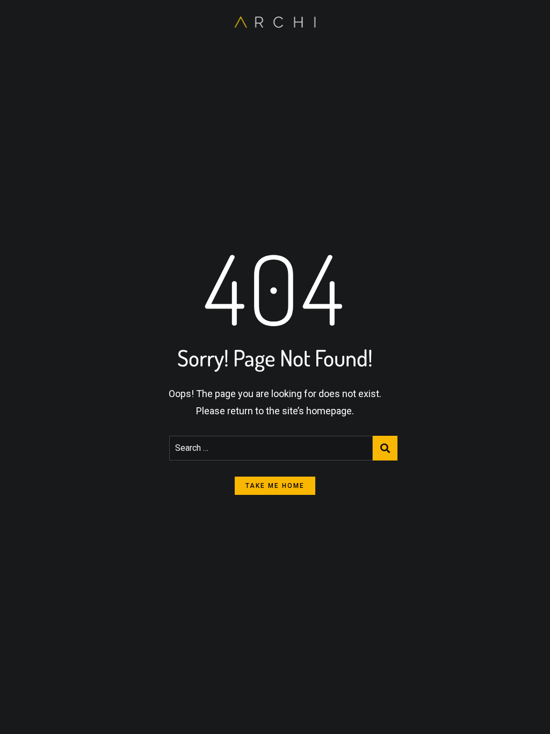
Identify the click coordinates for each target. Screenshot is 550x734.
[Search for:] (271, 448)
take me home (275, 486)
